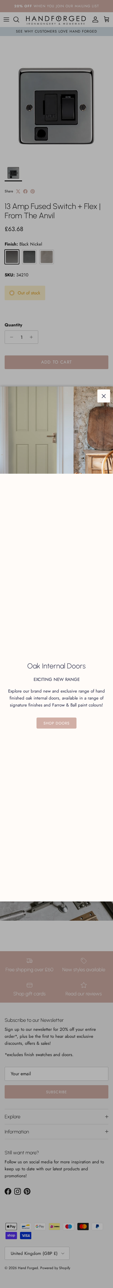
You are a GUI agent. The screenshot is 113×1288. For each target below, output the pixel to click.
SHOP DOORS (56, 723)
